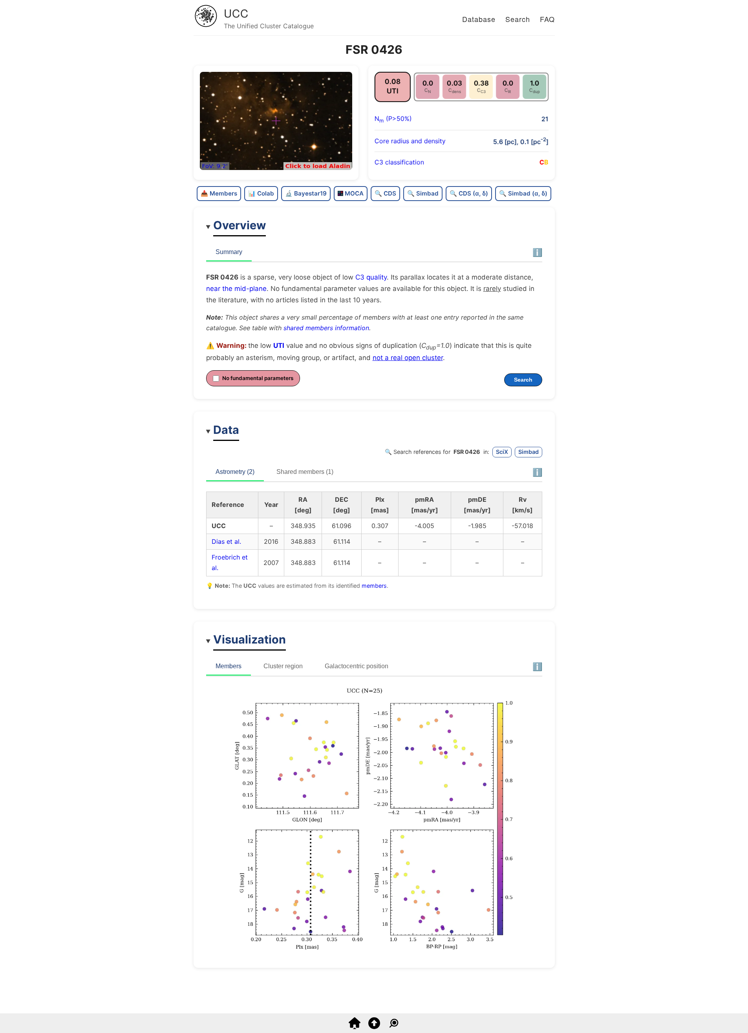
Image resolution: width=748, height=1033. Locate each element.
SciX (502, 451)
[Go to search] (394, 1027)
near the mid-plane (236, 289)
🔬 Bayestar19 (306, 193)
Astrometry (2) (235, 471)
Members (228, 666)
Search (517, 19)
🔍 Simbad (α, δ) (523, 193)
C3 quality (371, 277)
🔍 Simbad (423, 193)
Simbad (528, 451)
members (374, 585)
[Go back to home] (354, 1027)
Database (479, 19)
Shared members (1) (304, 471)
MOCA (354, 193)
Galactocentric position (356, 666)
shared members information (326, 328)
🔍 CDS (385, 193)
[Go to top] (374, 1027)
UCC (236, 13)
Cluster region (283, 666)
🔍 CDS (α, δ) (469, 193)
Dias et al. (226, 541)
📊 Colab (261, 193)
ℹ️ (537, 252)
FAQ (547, 19)
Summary (229, 252)
